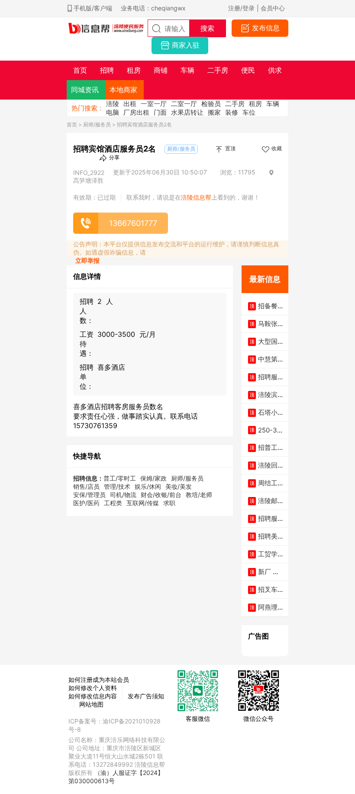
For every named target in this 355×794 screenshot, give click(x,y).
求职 (169, 503)
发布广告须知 (146, 696)
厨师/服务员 (97, 124)
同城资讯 (85, 89)
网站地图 (91, 704)
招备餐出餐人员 (271, 310)
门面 (160, 112)
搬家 (214, 112)
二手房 (235, 104)
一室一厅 (154, 104)
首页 (72, 124)
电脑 (112, 112)
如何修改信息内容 (92, 696)
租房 (255, 104)
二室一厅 (184, 104)
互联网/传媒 (142, 503)
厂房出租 (136, 112)
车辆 (272, 104)
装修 (231, 112)
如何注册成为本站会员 (98, 679)
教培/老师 (199, 494)
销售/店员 (86, 486)
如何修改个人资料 (92, 687)
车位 (248, 112)
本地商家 (123, 89)
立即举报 (87, 260)
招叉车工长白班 (271, 593)
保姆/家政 (153, 478)
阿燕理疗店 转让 (271, 611)
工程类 (113, 503)
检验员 (211, 104)
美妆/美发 (178, 486)
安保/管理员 (89, 494)
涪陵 (112, 104)
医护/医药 (86, 503)
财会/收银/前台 (161, 494)
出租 (129, 104)
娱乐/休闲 (148, 486)
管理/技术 (117, 486)
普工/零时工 (119, 478)
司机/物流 (123, 494)
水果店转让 (187, 112)
